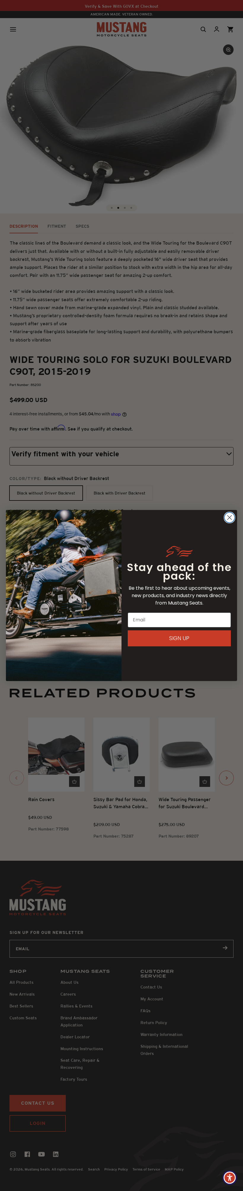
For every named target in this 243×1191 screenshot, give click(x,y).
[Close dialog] (229, 517)
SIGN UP (179, 638)
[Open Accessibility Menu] (229, 1177)
